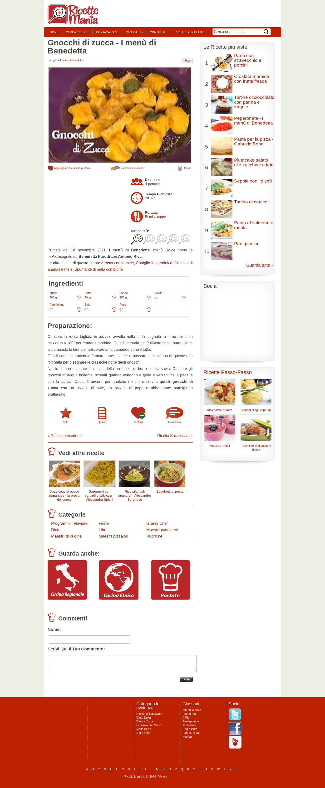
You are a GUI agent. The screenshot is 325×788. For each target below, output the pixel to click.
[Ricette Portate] (170, 598)
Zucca (53, 293)
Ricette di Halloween (149, 714)
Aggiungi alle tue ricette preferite (72, 168)
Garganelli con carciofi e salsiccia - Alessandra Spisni (99, 495)
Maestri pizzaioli (113, 536)
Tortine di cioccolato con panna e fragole (254, 102)
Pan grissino (247, 243)
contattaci (158, 32)
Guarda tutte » (260, 265)
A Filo (186, 717)
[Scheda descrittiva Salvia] (184, 299)
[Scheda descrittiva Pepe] (149, 311)
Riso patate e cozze (219, 410)
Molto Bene (143, 729)
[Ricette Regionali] (67, 598)
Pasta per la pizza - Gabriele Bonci (253, 141)
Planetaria (189, 714)
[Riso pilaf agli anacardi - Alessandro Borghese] (134, 475)
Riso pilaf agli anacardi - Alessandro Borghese (134, 495)
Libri (102, 530)
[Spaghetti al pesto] (170, 475)
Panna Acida (190, 733)
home (54, 32)
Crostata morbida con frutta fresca (251, 79)
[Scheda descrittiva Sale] (114, 311)
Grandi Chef (157, 523)
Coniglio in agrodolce (154, 263)
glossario (134, 32)
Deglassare (189, 729)
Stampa (186, 168)
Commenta (174, 422)
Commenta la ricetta (131, 168)
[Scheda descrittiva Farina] (149, 299)
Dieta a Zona (144, 721)
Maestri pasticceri (162, 530)
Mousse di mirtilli (220, 445)
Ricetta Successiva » (175, 436)
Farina (123, 293)
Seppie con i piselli (253, 180)
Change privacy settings (185, 776)
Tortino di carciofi (251, 201)
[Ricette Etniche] (118, 598)
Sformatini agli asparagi (256, 410)
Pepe (122, 304)
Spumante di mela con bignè (98, 269)
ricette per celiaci (190, 32)
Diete (55, 530)
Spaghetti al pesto (169, 491)
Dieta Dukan (144, 717)
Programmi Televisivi (69, 523)
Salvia (158, 293)
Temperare (189, 725)
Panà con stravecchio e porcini (247, 60)
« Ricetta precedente (65, 436)
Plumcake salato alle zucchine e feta (254, 162)
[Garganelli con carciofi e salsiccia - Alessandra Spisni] (99, 475)
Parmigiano (56, 304)
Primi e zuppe (155, 216)
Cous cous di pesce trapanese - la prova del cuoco (64, 495)
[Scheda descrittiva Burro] (114, 299)
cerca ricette (77, 32)
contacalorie (107, 32)
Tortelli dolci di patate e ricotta (256, 447)
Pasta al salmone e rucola (253, 225)
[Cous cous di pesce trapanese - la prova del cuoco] (64, 475)
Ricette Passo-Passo (227, 372)
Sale (87, 304)
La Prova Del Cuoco (149, 725)
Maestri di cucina (66, 536)
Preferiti (138, 422)
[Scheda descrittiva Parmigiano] (79, 311)
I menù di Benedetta (71, 60)
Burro (88, 293)
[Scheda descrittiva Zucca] (79, 299)
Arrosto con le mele (117, 263)
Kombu (187, 736)
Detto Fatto (143, 733)
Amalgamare (190, 721)
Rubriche (154, 536)
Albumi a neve (191, 710)
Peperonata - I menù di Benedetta (253, 120)
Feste (104, 523)
